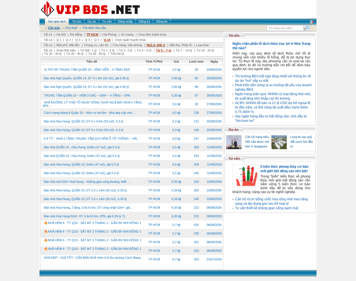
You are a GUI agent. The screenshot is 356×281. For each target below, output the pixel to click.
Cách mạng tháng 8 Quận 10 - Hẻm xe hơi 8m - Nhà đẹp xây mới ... (89, 112)
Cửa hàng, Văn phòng (127, 45)
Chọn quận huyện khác (130, 39)
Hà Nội (61, 34)
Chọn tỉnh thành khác (152, 34)
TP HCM (92, 34)
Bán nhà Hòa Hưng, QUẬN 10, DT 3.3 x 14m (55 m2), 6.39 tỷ (85, 190)
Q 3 (77, 39)
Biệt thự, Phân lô (181, 45)
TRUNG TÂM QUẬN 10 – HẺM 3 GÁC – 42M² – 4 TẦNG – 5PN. (87, 95)
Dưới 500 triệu (66, 50)
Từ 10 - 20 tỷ (205, 50)
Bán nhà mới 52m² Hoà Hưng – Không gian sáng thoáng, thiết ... (87, 181)
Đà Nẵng (76, 34)
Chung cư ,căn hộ (96, 45)
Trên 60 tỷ (117, 53)
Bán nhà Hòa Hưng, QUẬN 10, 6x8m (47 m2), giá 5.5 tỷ (81, 164)
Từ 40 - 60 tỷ (97, 53)
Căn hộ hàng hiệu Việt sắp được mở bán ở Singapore (257, 141)
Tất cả (47, 34)
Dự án (233, 130)
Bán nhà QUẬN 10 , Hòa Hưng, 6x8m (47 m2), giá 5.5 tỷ (82, 147)
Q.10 (107, 39)
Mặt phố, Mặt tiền (68, 45)
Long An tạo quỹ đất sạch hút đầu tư (301, 141)
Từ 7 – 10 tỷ (184, 50)
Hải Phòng (110, 34)
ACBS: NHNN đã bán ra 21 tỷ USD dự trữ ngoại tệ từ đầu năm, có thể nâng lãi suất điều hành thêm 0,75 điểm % (272, 107)
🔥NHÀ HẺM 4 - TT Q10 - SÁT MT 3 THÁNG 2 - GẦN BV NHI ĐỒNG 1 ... (92, 224)
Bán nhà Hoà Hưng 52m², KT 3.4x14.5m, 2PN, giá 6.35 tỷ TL (85, 216)
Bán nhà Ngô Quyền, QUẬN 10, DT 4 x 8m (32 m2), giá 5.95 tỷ (86, 78)
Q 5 (96, 39)
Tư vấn (234, 159)
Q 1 (58, 39)
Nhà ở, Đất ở (156, 45)
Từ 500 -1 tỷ (88, 50)
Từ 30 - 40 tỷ (75, 53)
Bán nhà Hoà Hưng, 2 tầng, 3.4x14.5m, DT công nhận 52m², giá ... (88, 207)
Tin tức (234, 36)
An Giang (127, 34)
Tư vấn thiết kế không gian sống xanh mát (266, 208)
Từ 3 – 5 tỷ (144, 50)
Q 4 (87, 39)
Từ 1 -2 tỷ (108, 50)
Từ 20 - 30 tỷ (53, 53)
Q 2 (68, 39)
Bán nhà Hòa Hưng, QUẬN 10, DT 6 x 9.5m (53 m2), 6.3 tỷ (83, 121)
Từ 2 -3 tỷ (125, 50)
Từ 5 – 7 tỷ (163, 50)
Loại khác (202, 45)
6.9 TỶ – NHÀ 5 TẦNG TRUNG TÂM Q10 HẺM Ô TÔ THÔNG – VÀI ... (92, 138)
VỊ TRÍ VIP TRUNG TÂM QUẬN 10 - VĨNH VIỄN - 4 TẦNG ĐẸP (87, 69)
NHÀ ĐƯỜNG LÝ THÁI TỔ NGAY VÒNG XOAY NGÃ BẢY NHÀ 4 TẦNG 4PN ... (92, 104)
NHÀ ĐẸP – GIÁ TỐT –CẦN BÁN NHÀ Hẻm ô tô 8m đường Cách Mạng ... (91, 259)
